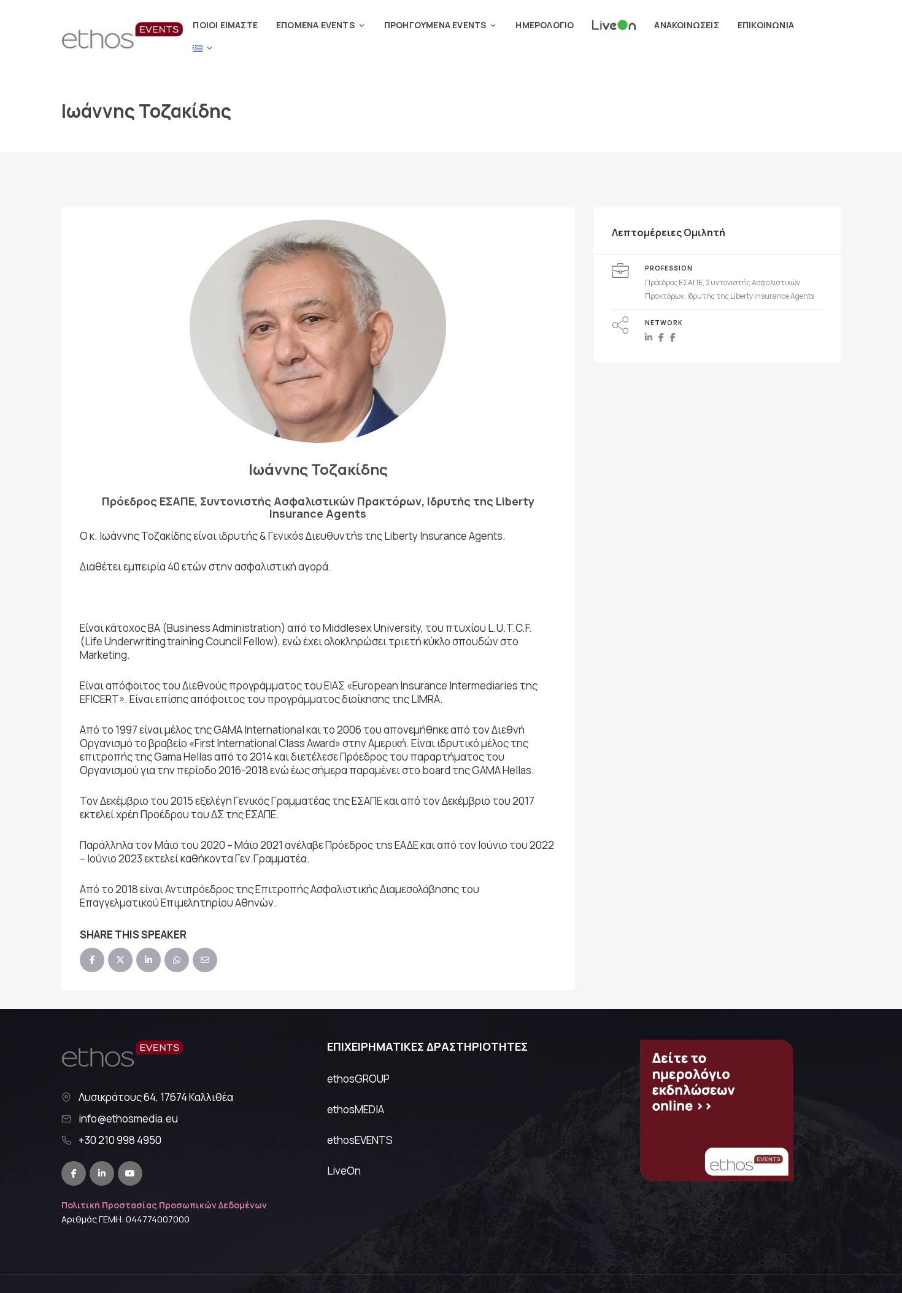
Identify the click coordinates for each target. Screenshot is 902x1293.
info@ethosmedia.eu (128, 1119)
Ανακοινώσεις (686, 25)
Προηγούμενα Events (435, 25)
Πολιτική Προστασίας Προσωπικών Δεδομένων (164, 1205)
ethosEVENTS (360, 1140)
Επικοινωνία (766, 25)
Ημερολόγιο (544, 25)
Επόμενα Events (315, 25)
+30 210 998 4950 (120, 1140)
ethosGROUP (358, 1079)
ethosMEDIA (355, 1109)
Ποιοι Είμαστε (225, 25)
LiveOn (344, 1171)
